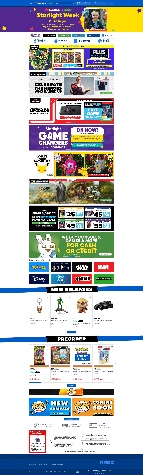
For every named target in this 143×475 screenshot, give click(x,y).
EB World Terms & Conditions (56, 464)
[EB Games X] (108, 462)
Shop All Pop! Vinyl (71, 419)
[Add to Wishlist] (48, 297)
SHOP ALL (71, 332)
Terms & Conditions (42, 464)
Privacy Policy (32, 464)
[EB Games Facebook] (101, 462)
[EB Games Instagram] (105, 462)
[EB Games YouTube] (112, 462)
